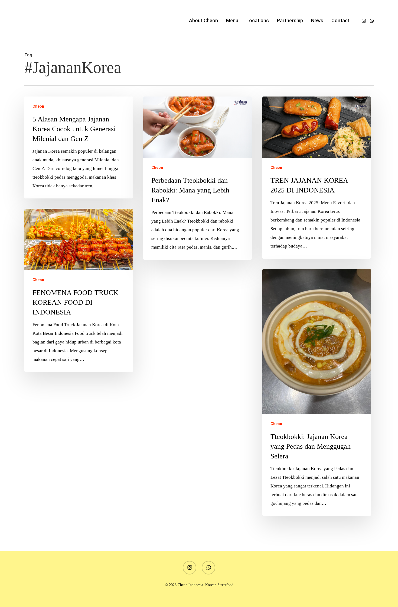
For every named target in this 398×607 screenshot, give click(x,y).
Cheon (38, 106)
